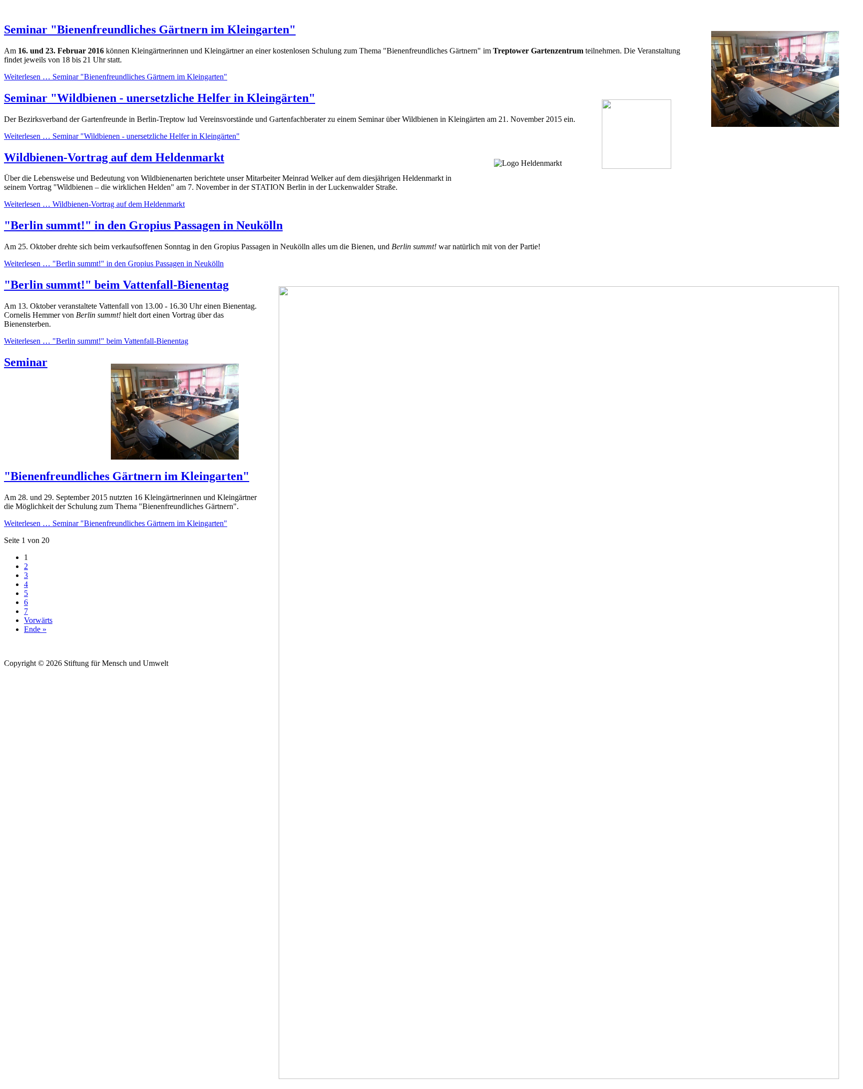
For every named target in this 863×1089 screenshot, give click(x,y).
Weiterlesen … (115, 76)
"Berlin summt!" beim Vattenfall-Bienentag (116, 284)
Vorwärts (38, 620)
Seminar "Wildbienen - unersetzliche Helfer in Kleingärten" (159, 97)
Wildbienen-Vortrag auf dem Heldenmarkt (114, 157)
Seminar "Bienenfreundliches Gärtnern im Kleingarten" (150, 29)
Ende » (35, 629)
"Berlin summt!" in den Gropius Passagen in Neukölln (143, 225)
